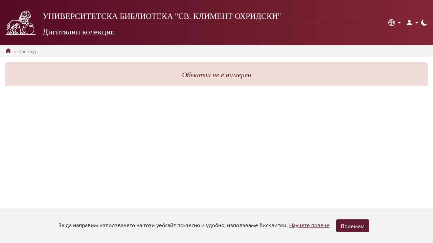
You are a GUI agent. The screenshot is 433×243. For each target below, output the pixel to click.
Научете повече (309, 224)
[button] (394, 22)
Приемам (353, 225)
